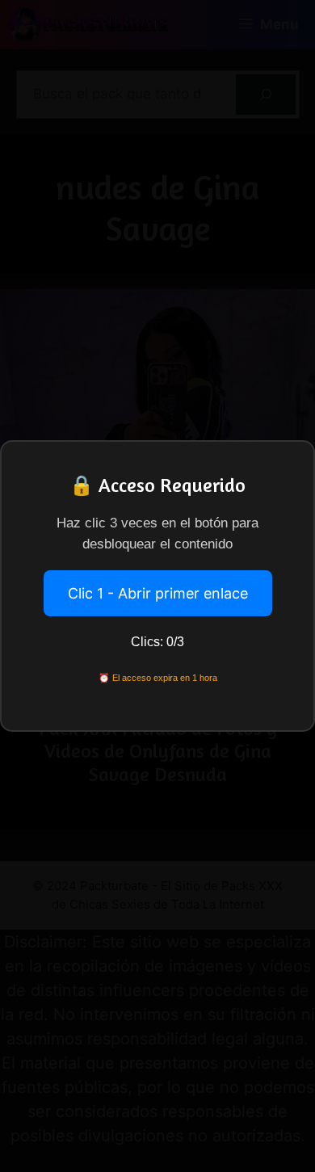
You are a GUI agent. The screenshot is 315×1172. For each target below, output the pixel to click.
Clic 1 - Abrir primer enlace (158, 593)
